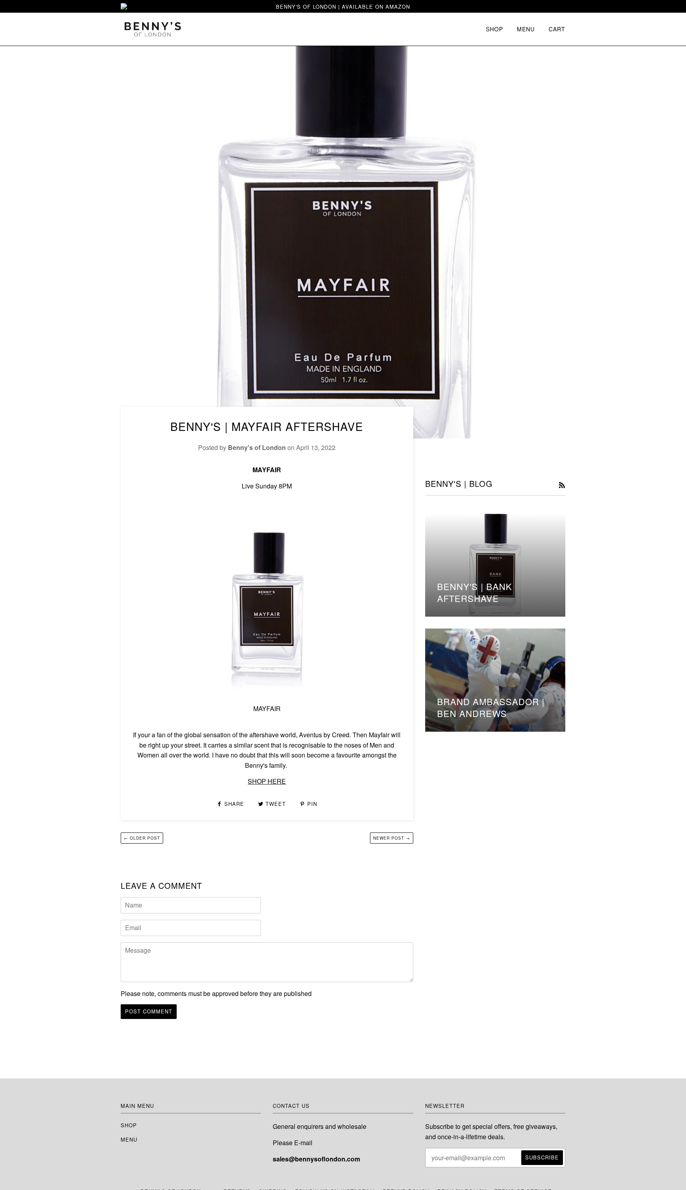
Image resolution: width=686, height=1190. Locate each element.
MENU (526, 29)
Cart (557, 29)
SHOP (494, 29)
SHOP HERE (267, 781)
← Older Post (142, 838)
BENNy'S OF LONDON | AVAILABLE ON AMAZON (343, 6)
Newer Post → (391, 838)
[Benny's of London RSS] (562, 485)
